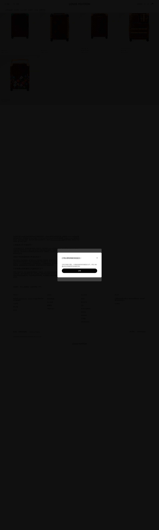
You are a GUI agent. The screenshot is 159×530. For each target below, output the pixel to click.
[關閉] (97, 257)
